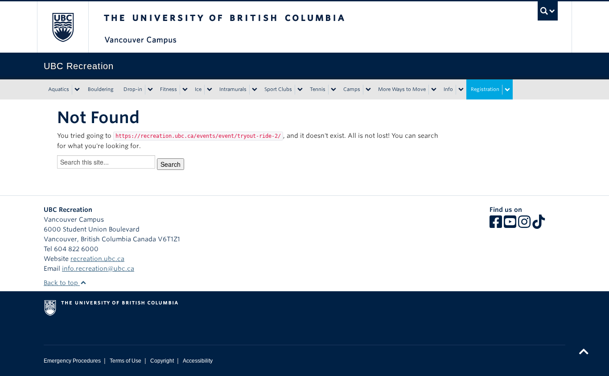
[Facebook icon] (496, 224)
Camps (351, 89)
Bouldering (101, 89)
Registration (485, 89)
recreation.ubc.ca (97, 258)
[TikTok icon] (538, 224)
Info (448, 89)
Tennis (317, 89)
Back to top (62, 282)
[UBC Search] (548, 11)
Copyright (162, 361)
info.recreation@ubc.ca (98, 268)
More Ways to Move (402, 89)
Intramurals (233, 89)
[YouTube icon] (510, 224)
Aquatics (58, 89)
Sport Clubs (278, 89)
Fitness (168, 89)
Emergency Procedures (72, 361)
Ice (198, 89)
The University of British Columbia (62, 27)
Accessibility (198, 361)
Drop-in (132, 89)
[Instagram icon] (524, 224)
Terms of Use (125, 361)
